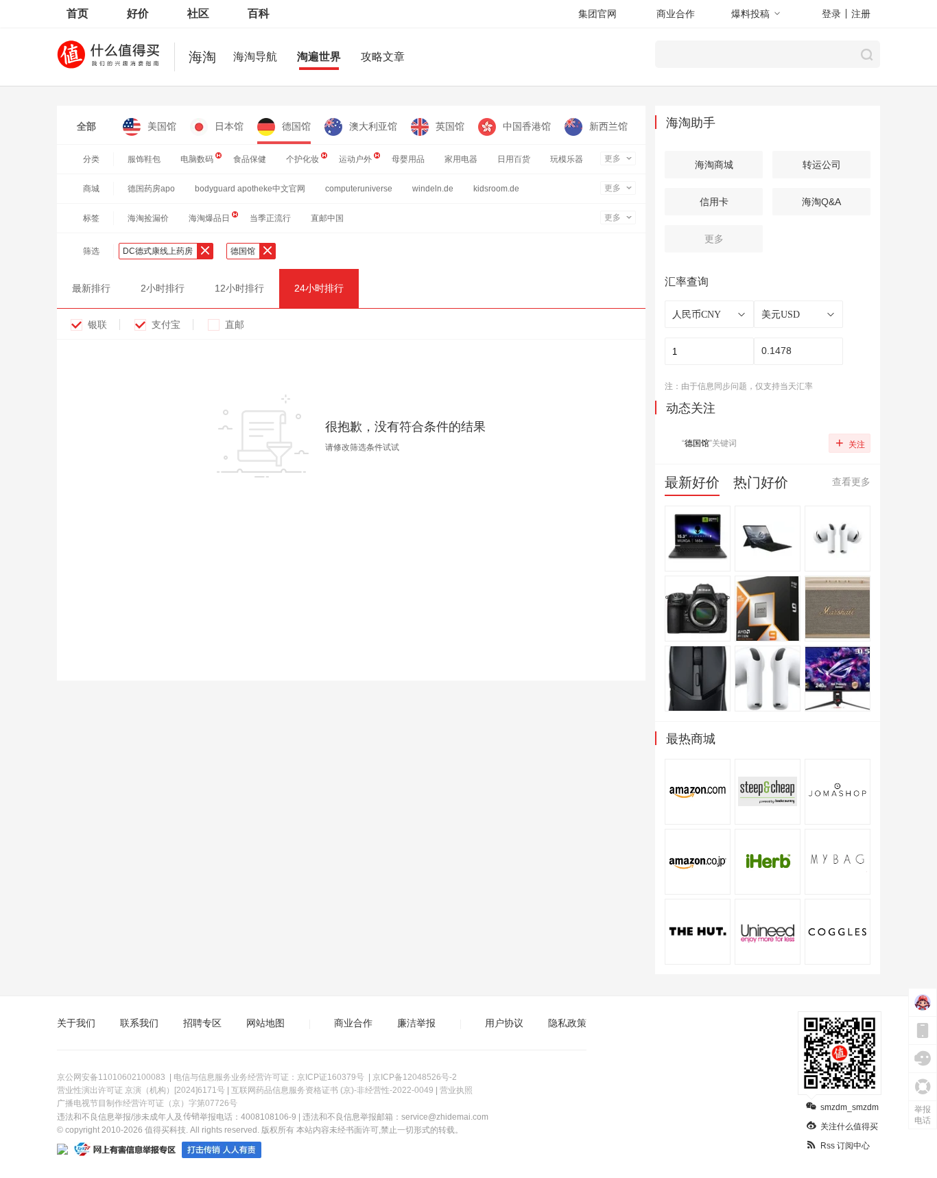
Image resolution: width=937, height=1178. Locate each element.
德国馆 (296, 126)
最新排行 (91, 288)
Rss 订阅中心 (845, 1146)
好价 (138, 13)
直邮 (234, 324)
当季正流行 (270, 218)
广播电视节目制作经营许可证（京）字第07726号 (147, 1103)
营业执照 (456, 1090)
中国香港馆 (527, 126)
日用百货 (513, 159)
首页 (77, 13)
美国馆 (161, 126)
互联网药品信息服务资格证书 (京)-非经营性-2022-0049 (332, 1090)
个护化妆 (302, 159)
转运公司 (822, 164)
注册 (860, 13)
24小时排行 (319, 288)
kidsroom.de (496, 188)
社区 (198, 13)
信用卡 (714, 201)
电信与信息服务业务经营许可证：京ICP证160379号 (269, 1077)
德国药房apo (151, 188)
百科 (259, 13)
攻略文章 (383, 56)
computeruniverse (358, 188)
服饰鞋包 (144, 159)
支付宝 (166, 324)
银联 (97, 324)
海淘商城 (714, 164)
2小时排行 (163, 288)
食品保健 (249, 159)
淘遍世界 (319, 56)
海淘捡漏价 (148, 218)
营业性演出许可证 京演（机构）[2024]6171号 (141, 1090)
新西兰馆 (608, 126)
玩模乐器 (566, 159)
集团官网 (597, 13)
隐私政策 (567, 1022)
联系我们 (139, 1022)
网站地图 (265, 1022)
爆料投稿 (750, 13)
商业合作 (675, 13)
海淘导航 (255, 56)
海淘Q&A (821, 201)
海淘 (202, 56)
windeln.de (432, 188)
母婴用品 (408, 159)
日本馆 (229, 126)
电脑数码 (196, 159)
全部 (86, 126)
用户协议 (504, 1022)
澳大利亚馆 (373, 126)
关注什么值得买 (849, 1126)
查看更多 (851, 481)
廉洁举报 (416, 1022)
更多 (612, 158)
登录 (831, 13)
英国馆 (450, 126)
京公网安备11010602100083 (111, 1077)
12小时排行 (239, 288)
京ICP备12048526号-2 (414, 1077)
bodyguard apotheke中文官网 (250, 188)
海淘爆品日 (209, 218)
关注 (850, 442)
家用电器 (460, 159)
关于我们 (76, 1022)
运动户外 (355, 159)
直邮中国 (327, 218)
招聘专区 (202, 1022)
